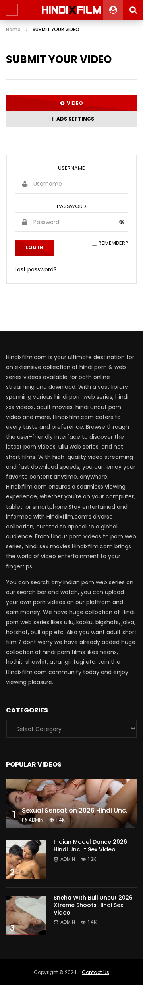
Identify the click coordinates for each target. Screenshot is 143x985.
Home (13, 29)
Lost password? (36, 269)
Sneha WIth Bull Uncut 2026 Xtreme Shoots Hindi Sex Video (93, 905)
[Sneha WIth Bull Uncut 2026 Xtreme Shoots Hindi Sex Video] (26, 915)
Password (71, 206)
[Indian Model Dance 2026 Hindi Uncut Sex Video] (26, 859)
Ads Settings (74, 119)
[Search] (133, 10)
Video (73, 103)
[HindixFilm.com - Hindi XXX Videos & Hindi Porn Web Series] (71, 10)
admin (36, 819)
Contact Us (95, 972)
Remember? (113, 243)
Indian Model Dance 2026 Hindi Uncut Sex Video (90, 845)
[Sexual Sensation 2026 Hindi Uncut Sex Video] (71, 803)
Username (71, 168)
